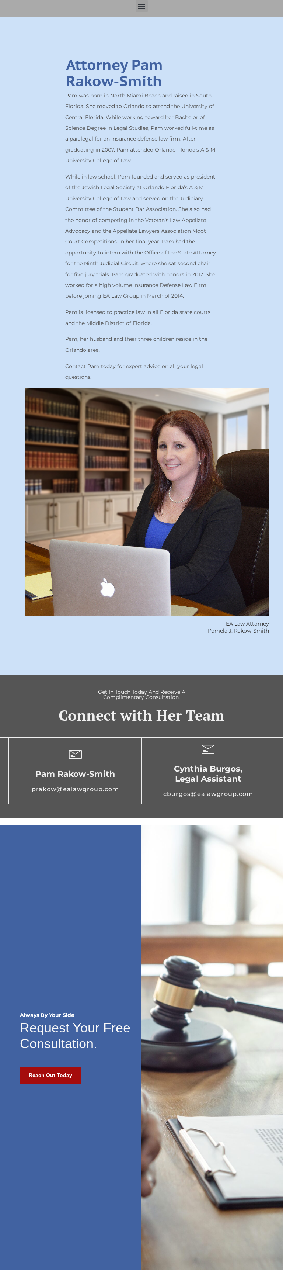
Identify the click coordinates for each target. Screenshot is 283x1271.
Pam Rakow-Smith (75, 774)
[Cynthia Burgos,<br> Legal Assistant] (208, 749)
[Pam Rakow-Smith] (75, 754)
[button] (142, 6)
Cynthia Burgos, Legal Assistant (208, 773)
